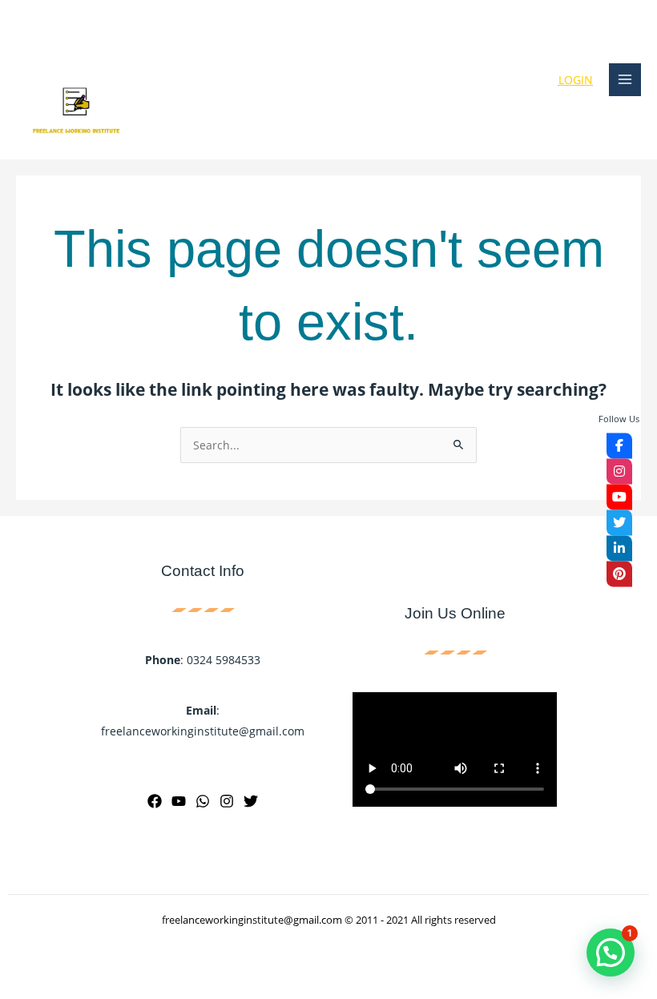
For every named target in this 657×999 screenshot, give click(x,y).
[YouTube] (178, 801)
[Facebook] (154, 801)
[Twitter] (251, 801)
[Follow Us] (619, 445)
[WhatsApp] (202, 801)
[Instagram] (227, 801)
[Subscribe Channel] (619, 497)
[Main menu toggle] (625, 79)
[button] (610, 953)
